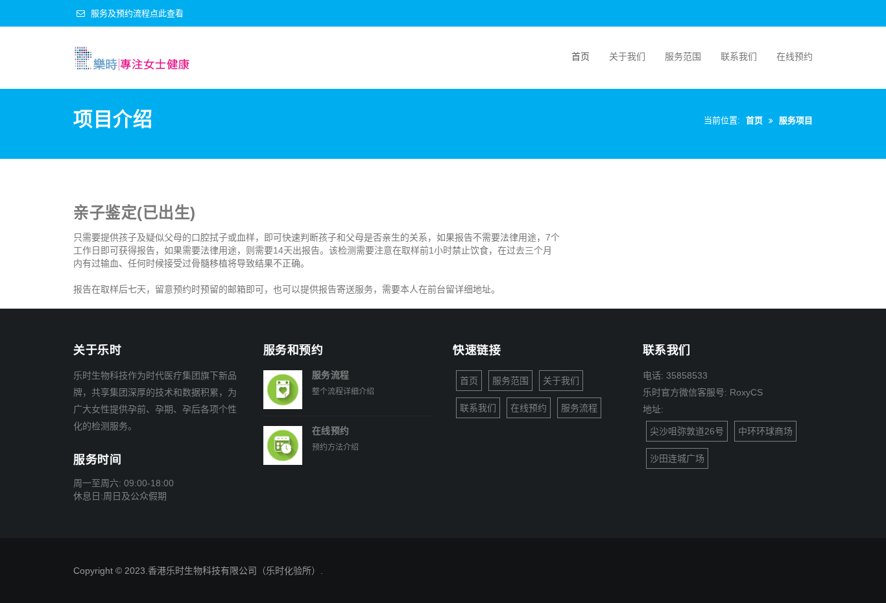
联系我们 (739, 56)
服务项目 (796, 120)
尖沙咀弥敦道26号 (687, 431)
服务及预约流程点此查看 (136, 13)
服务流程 (331, 375)
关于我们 (627, 56)
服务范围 (683, 56)
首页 (580, 56)
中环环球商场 (765, 431)
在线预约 (794, 56)
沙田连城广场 (677, 458)
